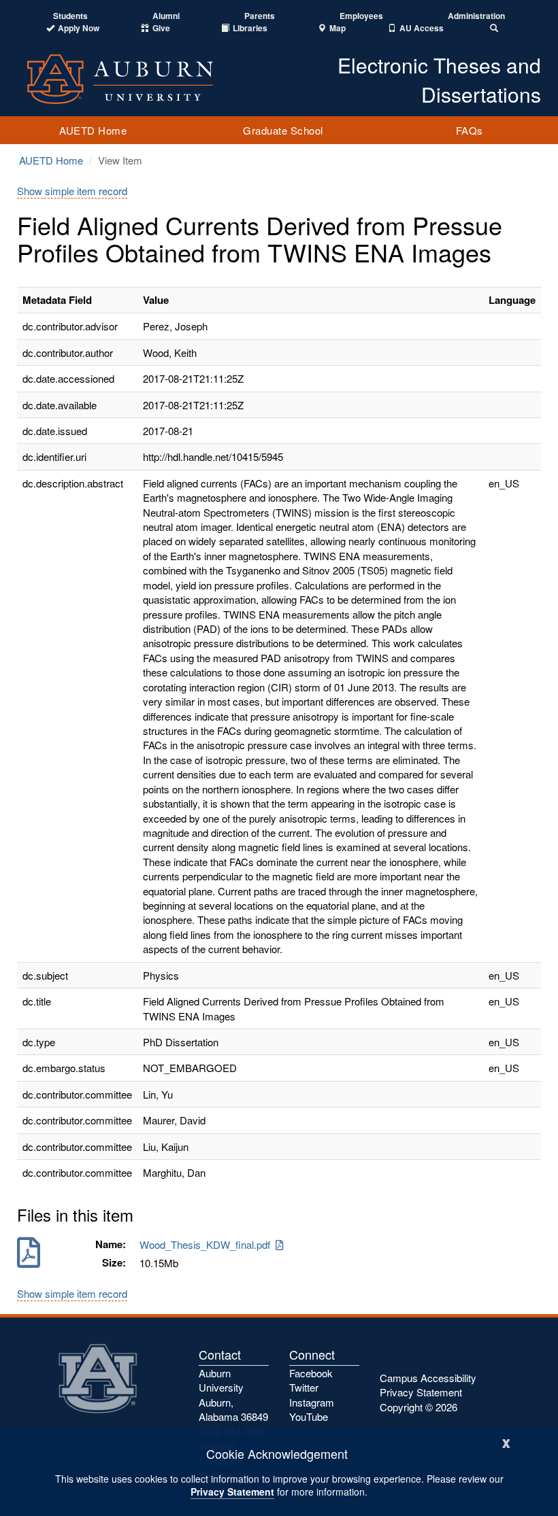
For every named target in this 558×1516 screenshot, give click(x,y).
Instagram (311, 1402)
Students (70, 16)
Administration (476, 16)
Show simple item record (72, 191)
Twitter (303, 1387)
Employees (361, 16)
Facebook (311, 1373)
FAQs (469, 130)
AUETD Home (93, 130)
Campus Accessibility (428, 1378)
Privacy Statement (232, 1491)
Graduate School (283, 130)
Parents (259, 16)
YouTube (308, 1416)
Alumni (166, 16)
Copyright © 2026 (418, 1407)
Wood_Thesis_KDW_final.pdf (208, 1244)
